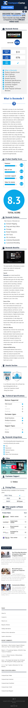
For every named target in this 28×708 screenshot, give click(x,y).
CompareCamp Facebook (7, 679)
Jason (3, 660)
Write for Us (4, 621)
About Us (4, 613)
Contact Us (4, 617)
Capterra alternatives (6, 636)
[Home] (14, 3)
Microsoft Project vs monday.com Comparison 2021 (18, 570)
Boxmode (6, 275)
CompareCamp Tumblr (7, 687)
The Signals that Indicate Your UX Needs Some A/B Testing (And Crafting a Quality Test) (13, 660)
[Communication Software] (5, 587)
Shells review (14, 516)
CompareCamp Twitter (7, 675)
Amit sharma (4, 645)
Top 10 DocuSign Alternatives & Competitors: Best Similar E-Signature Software (19, 554)
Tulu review (13, 537)
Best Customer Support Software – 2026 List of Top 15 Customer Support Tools (13, 645)
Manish (3, 650)
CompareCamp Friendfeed (8, 683)
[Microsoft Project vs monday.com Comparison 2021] (5, 571)
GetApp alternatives (6, 628)
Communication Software (18, 585)
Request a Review (6, 624)
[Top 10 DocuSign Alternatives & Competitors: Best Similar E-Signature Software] (5, 555)
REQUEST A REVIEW (7, 7)
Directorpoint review (14, 527)
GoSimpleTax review (14, 532)
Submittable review (14, 521)
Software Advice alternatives (8, 632)
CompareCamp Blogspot (7, 691)
